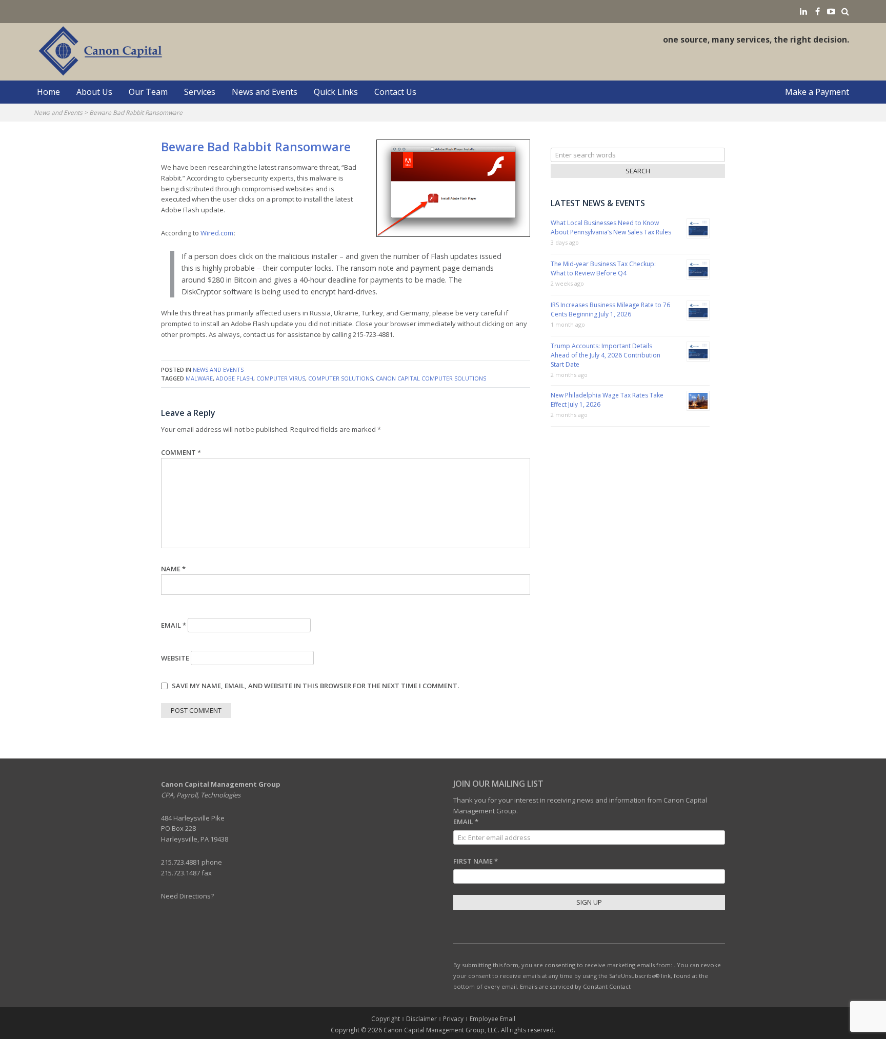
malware (199, 378)
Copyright (385, 1018)
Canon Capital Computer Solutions (431, 378)
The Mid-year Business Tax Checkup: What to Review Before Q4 (603, 268)
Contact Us (395, 91)
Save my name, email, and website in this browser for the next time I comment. (315, 685)
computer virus (280, 378)
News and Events (264, 91)
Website (175, 658)
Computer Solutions (340, 378)
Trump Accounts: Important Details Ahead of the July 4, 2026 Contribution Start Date (605, 355)
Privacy (453, 1018)
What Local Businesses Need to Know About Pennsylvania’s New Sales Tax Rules (611, 227)
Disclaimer (421, 1018)
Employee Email (492, 1018)
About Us (94, 91)
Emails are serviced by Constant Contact (575, 986)
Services (199, 91)
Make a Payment (817, 91)
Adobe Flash (234, 378)
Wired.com (216, 232)
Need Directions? (187, 896)
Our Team (148, 91)
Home (48, 91)
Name (173, 568)
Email (173, 625)
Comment (181, 452)
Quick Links (336, 91)
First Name (475, 861)
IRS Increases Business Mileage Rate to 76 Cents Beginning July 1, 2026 (610, 309)
